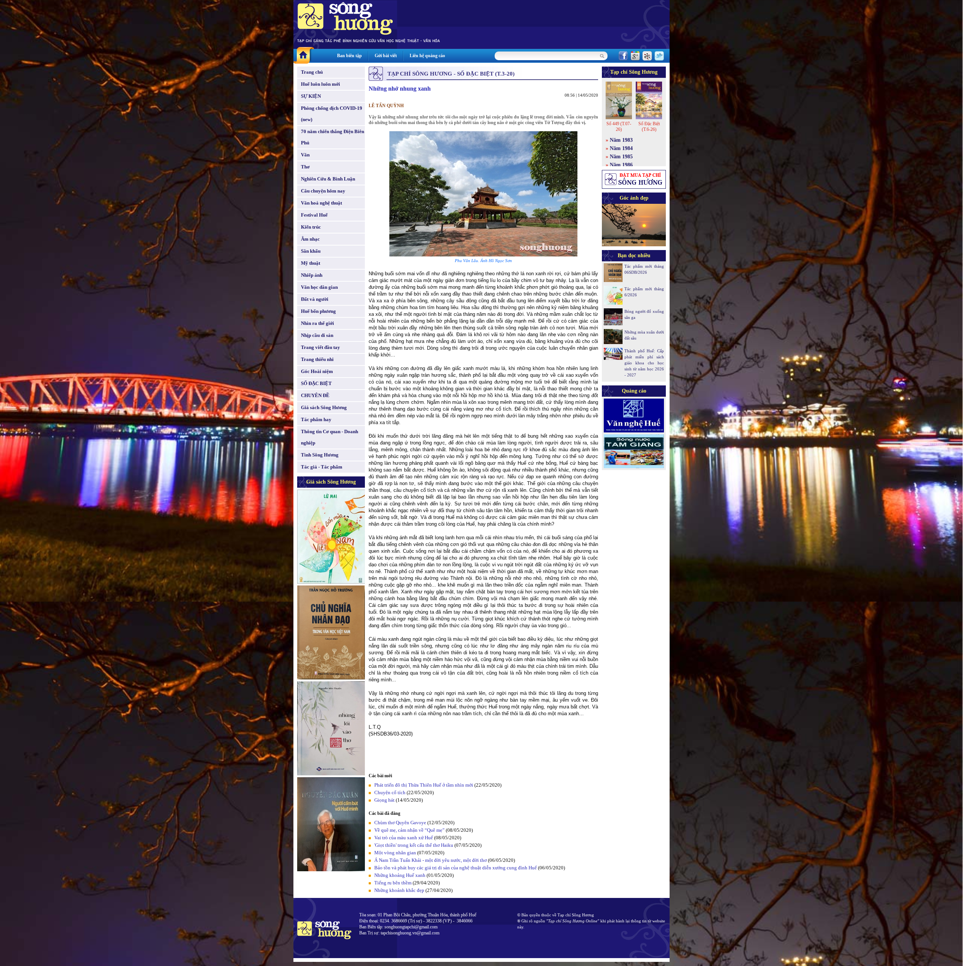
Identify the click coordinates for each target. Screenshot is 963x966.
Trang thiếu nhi (317, 359)
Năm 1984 (621, 148)
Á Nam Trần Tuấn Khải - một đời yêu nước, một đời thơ (430, 860)
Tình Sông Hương (320, 455)
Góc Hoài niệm (317, 371)
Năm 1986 (621, 165)
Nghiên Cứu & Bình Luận (328, 179)
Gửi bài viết (386, 55)
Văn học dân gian (319, 287)
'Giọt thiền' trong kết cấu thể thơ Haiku (413, 845)
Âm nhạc (310, 239)
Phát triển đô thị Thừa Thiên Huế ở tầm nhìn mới (423, 785)
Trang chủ (312, 72)
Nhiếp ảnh (311, 275)
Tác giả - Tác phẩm (321, 467)
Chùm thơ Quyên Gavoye (400, 822)
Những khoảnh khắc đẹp (399, 890)
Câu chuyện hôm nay (323, 191)
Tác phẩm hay (316, 419)
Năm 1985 (621, 156)
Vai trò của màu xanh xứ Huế (403, 837)
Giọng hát (384, 800)
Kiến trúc (311, 227)
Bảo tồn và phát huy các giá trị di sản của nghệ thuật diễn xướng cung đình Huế (455, 867)
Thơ (305, 167)
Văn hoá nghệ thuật (321, 203)
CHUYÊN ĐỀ (315, 395)
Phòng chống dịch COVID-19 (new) (331, 113)
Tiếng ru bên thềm (393, 883)
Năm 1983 (621, 140)
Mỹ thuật (310, 263)
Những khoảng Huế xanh (399, 875)
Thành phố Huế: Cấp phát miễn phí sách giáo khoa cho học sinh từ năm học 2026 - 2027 (644, 363)
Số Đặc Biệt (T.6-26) (649, 126)
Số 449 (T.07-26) (618, 126)
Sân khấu (310, 251)
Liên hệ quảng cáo (427, 55)
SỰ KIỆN (311, 96)
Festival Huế (314, 215)
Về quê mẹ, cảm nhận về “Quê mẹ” (409, 830)
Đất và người (314, 299)
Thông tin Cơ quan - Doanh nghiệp (329, 437)
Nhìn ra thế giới (317, 323)
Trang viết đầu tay (320, 347)
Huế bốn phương (318, 311)
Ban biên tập (349, 55)
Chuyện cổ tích (390, 792)
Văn (305, 155)
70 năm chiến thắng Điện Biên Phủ (332, 137)
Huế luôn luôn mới (320, 84)
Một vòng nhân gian (395, 852)
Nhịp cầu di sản (317, 335)
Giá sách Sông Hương (324, 407)
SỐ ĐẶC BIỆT (316, 383)
